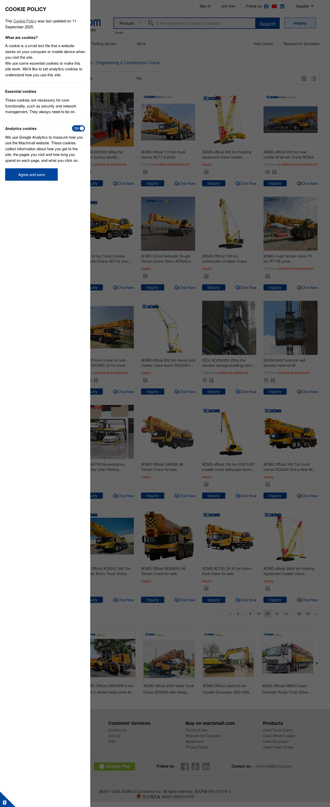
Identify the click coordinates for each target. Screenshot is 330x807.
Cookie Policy (25, 20)
